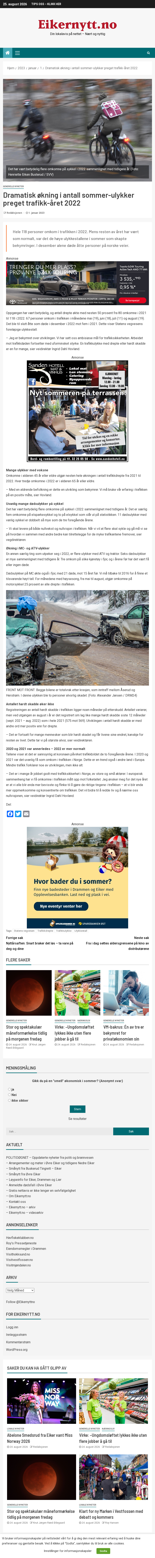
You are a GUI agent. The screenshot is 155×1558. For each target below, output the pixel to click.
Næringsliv (84, 1021)
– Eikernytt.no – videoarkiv (24, 1213)
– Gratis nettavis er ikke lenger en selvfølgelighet (41, 1191)
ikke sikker (20, 1100)
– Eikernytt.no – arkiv (21, 1207)
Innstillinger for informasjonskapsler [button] (68, 1551)
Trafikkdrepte (45, 930)
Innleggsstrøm (16, 1335)
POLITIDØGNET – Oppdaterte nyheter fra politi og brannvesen (49, 1158)
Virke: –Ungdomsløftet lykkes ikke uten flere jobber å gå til (74, 1032)
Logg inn (12, 1327)
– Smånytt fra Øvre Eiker (23, 1174)
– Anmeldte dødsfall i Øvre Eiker (29, 1185)
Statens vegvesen (24, 930)
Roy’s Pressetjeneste (21, 1243)
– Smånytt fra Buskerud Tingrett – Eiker (34, 1168)
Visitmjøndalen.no (18, 1265)
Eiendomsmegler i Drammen (26, 1249)
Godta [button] (103, 1551)
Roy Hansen (112, 1522)
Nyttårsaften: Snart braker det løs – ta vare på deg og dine (39, 943)
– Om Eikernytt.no (18, 1196)
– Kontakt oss (16, 1202)
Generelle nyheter (13, 186)
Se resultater (77, 1119)
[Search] (148, 53)
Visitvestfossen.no (19, 1260)
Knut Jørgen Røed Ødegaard (49, 1522)
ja (13, 1089)
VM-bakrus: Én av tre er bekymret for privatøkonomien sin (123, 1032)
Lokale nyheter (15, 1429)
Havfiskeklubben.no (20, 1238)
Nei (14, 1095)
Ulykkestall (80, 930)
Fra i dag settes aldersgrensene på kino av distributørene (117, 943)
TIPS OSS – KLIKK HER (46, 4)
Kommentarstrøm (18, 1342)
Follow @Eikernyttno (20, 1302)
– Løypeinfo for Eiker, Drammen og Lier (33, 1180)
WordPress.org (16, 1350)
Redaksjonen (15, 212)
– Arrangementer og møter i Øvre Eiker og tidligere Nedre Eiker (50, 1163)
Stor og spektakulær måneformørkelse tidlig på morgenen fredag (26, 1032)
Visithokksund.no (18, 1254)
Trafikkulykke (63, 930)
